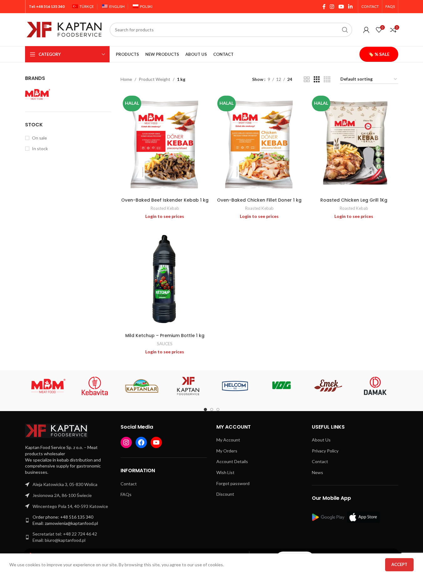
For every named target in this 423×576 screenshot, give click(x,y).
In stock (40, 148)
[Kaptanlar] (141, 386)
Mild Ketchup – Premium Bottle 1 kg (164, 335)
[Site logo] (64, 29)
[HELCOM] (235, 386)
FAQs (126, 494)
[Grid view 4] (327, 79)
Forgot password (233, 483)
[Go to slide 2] (211, 409)
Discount (225, 494)
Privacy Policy (325, 450)
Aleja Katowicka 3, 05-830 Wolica (65, 484)
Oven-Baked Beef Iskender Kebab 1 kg (165, 200)
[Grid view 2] (307, 79)
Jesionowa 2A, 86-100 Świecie (62, 495)
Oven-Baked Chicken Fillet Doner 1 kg (259, 200)
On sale (39, 137)
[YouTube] (156, 442)
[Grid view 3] (317, 79)
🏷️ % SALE (378, 54)
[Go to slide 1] (205, 409)
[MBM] (48, 386)
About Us (321, 439)
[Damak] (375, 386)
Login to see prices (164, 216)
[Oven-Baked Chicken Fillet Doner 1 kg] (259, 143)
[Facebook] (141, 442)
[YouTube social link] (341, 6)
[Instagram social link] (332, 6)
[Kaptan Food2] (188, 386)
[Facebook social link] (324, 6)
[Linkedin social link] (350, 6)
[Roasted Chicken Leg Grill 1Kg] (354, 143)
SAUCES (165, 343)
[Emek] (328, 386)
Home (126, 79)
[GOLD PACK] (281, 386)
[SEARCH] (345, 30)
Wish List (225, 472)
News (317, 472)
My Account (228, 439)
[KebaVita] (95, 386)
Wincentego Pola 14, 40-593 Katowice (70, 506)
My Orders (226, 450)
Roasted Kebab (165, 208)
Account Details (232, 461)
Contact (129, 483)
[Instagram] (126, 442)
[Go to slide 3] (217, 409)
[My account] (366, 30)
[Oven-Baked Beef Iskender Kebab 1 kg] (165, 143)
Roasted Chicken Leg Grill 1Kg (353, 200)
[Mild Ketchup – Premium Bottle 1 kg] (165, 279)
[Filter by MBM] (37, 94)
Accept (399, 564)
